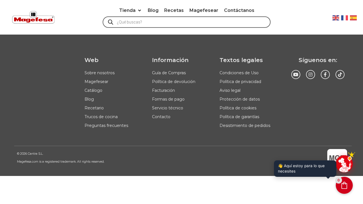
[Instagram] (310, 74)
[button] (130, 10)
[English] (336, 17)
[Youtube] (295, 74)
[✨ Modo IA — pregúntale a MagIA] (344, 163)
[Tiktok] (340, 74)
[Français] (345, 17)
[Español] (353, 17)
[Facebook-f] (325, 74)
